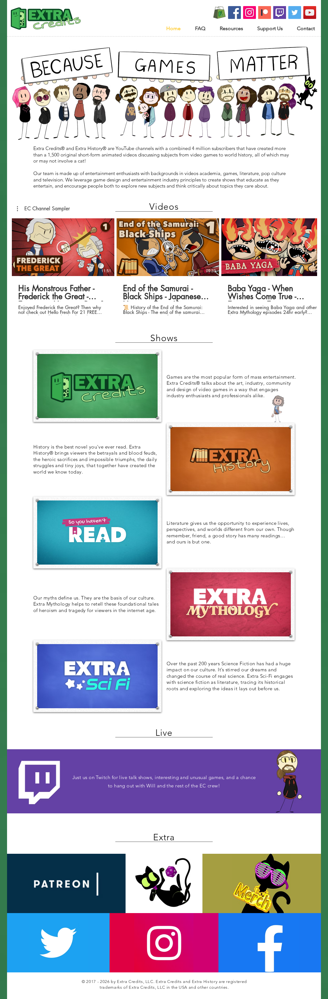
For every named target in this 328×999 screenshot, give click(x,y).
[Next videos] (308, 246)
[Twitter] (294, 12)
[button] (43, 209)
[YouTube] (309, 12)
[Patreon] (264, 12)
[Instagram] (249, 12)
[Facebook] (234, 12)
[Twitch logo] (279, 12)
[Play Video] (63, 247)
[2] (219, 12)
